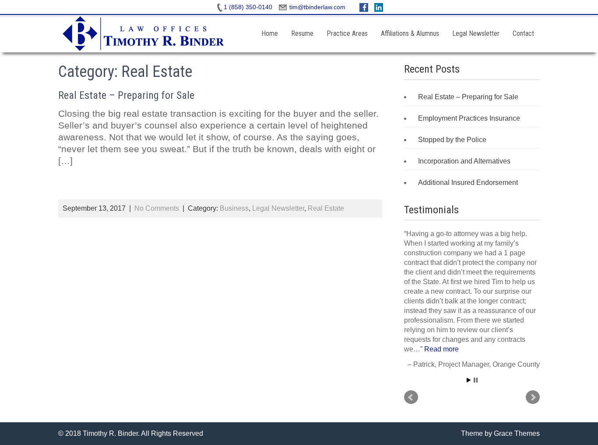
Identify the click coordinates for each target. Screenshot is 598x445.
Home (269, 33)
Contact (523, 33)
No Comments (156, 208)
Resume (302, 33)
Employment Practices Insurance (469, 118)
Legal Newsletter (476, 33)
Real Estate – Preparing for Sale (126, 95)
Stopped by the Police (452, 139)
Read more (441, 349)
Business (234, 208)
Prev (411, 397)
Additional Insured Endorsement (468, 182)
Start (469, 380)
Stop (476, 380)
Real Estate (326, 208)
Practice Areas (347, 33)
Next (533, 397)
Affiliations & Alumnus (410, 33)
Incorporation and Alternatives (464, 161)
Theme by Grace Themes (500, 433)
